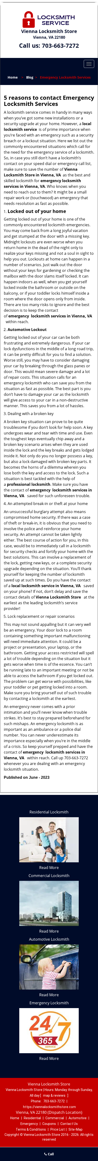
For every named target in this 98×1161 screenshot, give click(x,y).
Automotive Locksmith (49, 939)
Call (50, 1154)
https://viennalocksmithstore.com (49, 1107)
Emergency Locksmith (49, 1002)
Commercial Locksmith (49, 875)
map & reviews (54, 1095)
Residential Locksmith (49, 812)
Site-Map (76, 1129)
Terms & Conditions (31, 1129)
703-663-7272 (60, 45)
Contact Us (69, 1124)
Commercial (54, 1118)
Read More (49, 867)
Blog (29, 77)
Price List (57, 1129)
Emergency (29, 1124)
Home (13, 77)
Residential (32, 1118)
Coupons (49, 1124)
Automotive (78, 1118)
